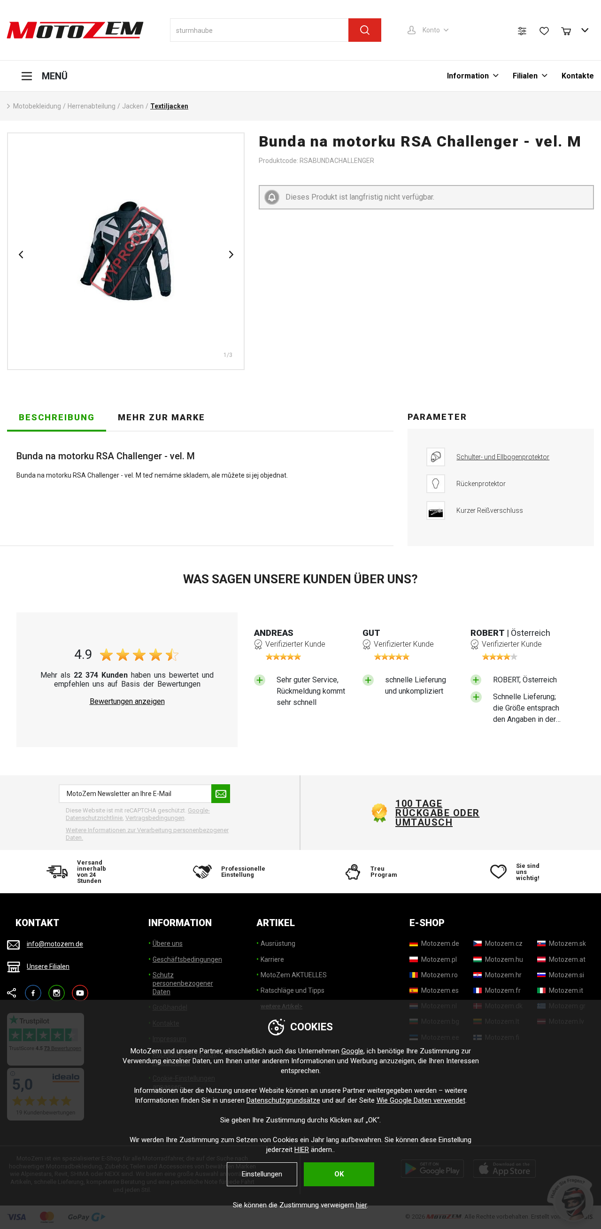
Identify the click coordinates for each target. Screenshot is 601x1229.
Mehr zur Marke (161, 417)
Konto (431, 30)
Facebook (33, 989)
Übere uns (168, 943)
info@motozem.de (55, 944)
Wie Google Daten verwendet (421, 1100)
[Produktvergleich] (522, 31)
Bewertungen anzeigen (127, 701)
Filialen (525, 75)
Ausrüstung (278, 943)
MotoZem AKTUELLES (294, 975)
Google (352, 1051)
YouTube (80, 989)
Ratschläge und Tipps (292, 990)
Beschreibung (57, 417)
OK (339, 1174)
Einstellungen (262, 1174)
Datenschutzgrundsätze (283, 1100)
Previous (21, 254)
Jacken (133, 106)
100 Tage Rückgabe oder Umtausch (437, 813)
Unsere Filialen (48, 966)
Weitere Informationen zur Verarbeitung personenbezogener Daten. (147, 834)
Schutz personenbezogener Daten (183, 983)
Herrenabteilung (92, 106)
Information (468, 75)
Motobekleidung (37, 106)
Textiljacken (169, 106)
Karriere (272, 959)
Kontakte (578, 75)
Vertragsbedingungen (155, 817)
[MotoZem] (75, 30)
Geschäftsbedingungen (187, 959)
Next (231, 254)
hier (361, 1205)
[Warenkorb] (570, 30)
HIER (301, 1149)
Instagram (56, 989)
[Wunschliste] (544, 31)
